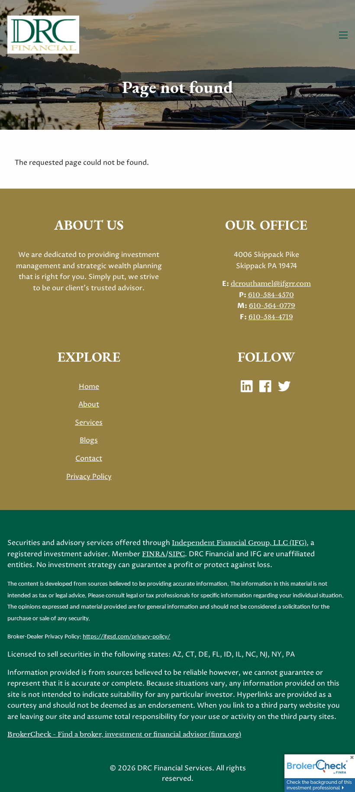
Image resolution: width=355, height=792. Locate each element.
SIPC (176, 554)
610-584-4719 (270, 317)
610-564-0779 (272, 305)
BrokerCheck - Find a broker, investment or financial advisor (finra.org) (124, 734)
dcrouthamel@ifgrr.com (271, 283)
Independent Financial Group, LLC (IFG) (239, 543)
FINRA (153, 554)
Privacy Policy (89, 476)
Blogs (89, 440)
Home (89, 386)
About (88, 404)
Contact (88, 458)
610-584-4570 (271, 295)
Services (89, 422)
